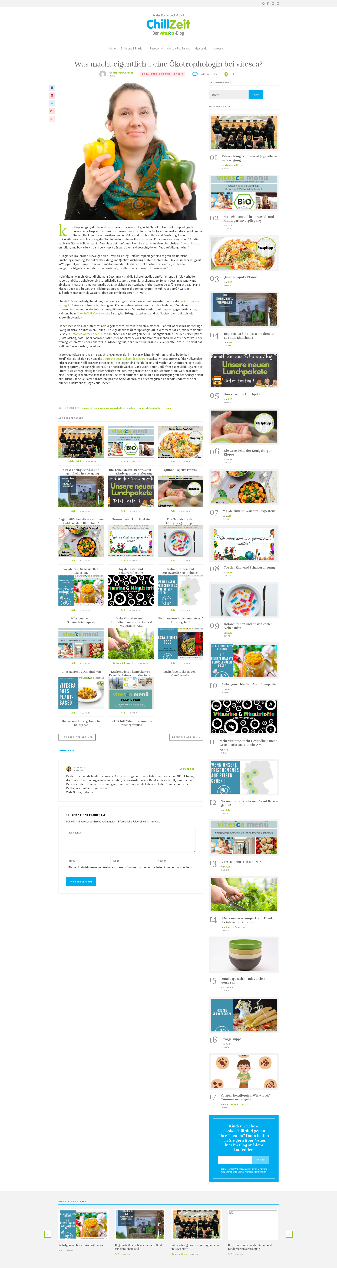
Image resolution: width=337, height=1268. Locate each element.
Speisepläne (188, 243)
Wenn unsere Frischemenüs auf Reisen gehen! (180, 620)
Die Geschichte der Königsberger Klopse (180, 521)
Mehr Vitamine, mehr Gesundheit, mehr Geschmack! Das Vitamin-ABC (131, 622)
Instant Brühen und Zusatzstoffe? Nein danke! (180, 571)
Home (112, 48)
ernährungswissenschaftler (109, 408)
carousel (87, 408)
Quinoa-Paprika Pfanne (180, 470)
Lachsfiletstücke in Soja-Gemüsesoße (180, 673)
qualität (132, 408)
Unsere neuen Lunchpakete (131, 519)
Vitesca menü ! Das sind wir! (81, 671)
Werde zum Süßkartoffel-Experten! (81, 571)
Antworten (187, 769)
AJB (123, 461)
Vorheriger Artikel (78, 737)
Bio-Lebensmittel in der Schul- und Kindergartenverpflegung (130, 471)
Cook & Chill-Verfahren (91, 313)
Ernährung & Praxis (131, 48)
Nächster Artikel (184, 737)
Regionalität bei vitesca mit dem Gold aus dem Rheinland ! (81, 521)
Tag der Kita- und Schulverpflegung (130, 571)
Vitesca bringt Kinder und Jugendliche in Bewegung (81, 471)
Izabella (79, 767)
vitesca (129, 231)
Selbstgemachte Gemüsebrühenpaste (81, 620)
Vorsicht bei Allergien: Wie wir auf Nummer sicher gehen (245, 1097)
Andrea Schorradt (123, 663)
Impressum (218, 48)
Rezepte (155, 48)
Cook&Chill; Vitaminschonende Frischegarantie (130, 723)
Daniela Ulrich (73, 461)
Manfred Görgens (123, 72)
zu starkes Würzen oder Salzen (88, 334)
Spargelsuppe (232, 1039)
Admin (229, 987)
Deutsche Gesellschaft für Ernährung (126, 359)
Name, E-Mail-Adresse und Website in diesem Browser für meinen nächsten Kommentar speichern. (131, 867)
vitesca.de (201, 48)
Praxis (178, 74)
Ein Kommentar (208, 74)
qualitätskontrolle (149, 408)
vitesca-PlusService (178, 48)
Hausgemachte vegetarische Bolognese (81, 723)
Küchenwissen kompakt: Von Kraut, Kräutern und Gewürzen (130, 673)
